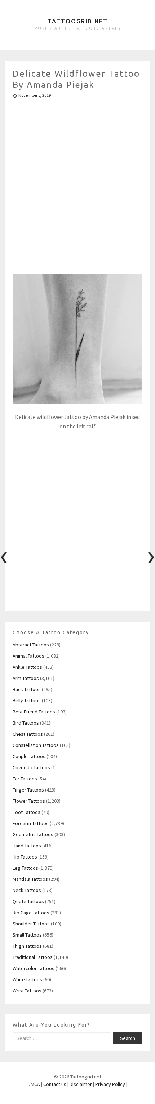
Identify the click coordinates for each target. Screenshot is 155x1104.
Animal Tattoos (28, 656)
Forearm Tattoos (31, 823)
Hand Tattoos (27, 845)
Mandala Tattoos (30, 879)
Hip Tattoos (25, 856)
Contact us (54, 1084)
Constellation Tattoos (36, 745)
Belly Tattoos (27, 700)
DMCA (34, 1084)
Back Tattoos (27, 689)
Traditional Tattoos (33, 957)
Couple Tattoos (29, 756)
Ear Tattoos (25, 778)
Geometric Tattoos (33, 834)
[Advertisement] (77, 183)
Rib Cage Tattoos (31, 912)
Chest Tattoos (28, 734)
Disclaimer (81, 1084)
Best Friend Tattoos (34, 711)
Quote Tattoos (28, 901)
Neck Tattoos (27, 890)
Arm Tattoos (26, 678)
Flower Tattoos (29, 801)
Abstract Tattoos (31, 644)
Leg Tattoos (25, 868)
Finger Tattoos (28, 790)
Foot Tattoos (26, 812)
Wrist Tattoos (27, 990)
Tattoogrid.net (78, 21)
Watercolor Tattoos (33, 968)
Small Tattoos (27, 935)
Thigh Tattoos (27, 946)
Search (127, 1038)
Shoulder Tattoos (31, 923)
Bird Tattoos (26, 723)
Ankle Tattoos (27, 667)
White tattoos (27, 979)
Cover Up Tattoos (31, 767)
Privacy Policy (110, 1084)
